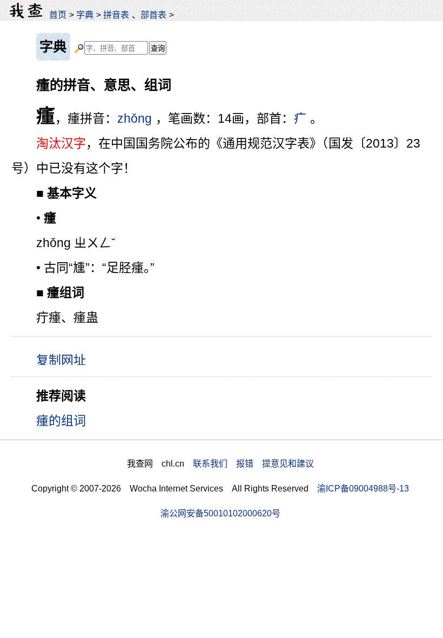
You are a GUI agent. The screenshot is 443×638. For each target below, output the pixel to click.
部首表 (153, 14)
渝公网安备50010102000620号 (220, 513)
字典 (84, 14)
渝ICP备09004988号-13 (363, 488)
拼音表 (116, 14)
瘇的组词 (61, 421)
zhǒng (134, 118)
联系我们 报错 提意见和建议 (253, 463)
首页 (57, 14)
